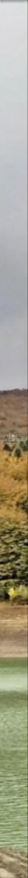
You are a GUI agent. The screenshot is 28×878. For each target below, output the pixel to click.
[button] (25, 1)
